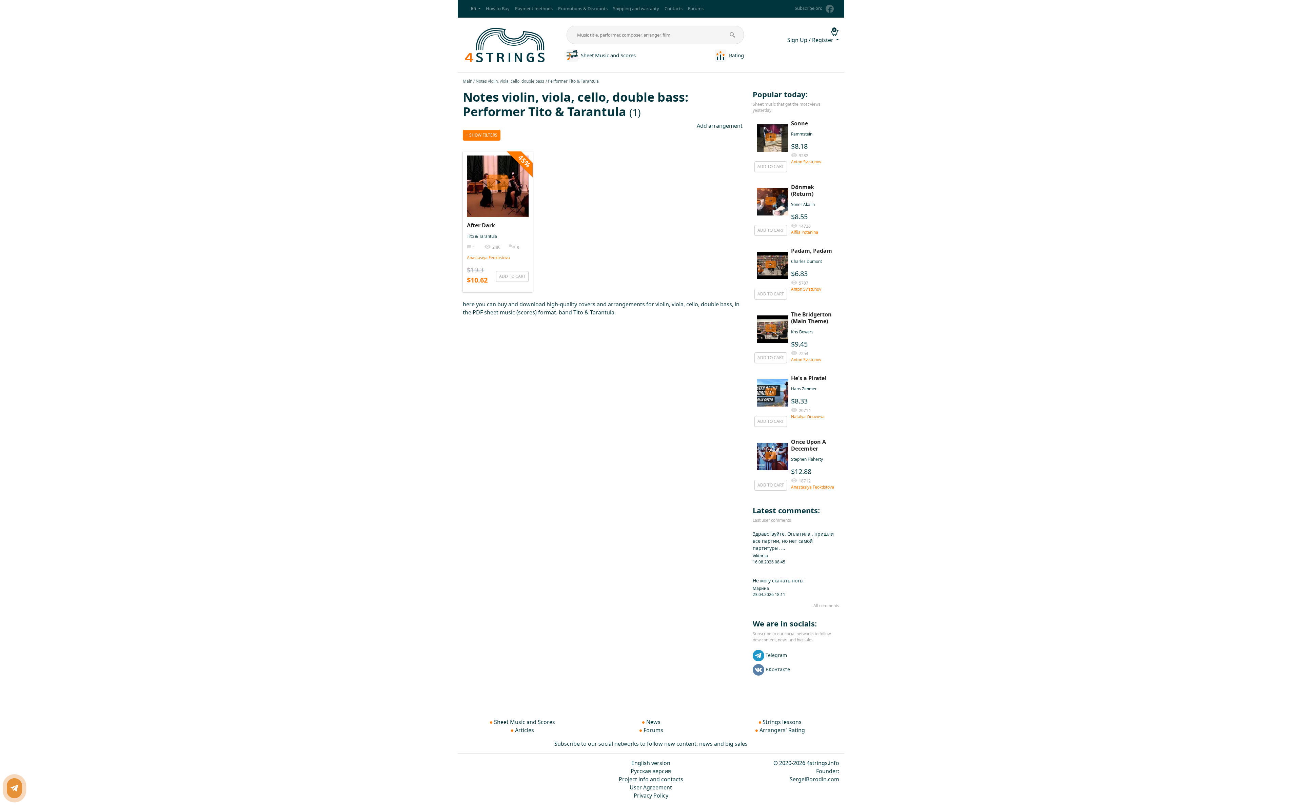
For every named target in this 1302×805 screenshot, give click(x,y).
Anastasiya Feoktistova (488, 258)
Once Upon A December (808, 445)
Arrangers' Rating (782, 730)
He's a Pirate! (808, 378)
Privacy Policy (651, 795)
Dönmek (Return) (802, 190)
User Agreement (651, 787)
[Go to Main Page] (505, 44)
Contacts (674, 8)
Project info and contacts (651, 779)
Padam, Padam (811, 250)
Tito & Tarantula (482, 236)
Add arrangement (720, 125)
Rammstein (801, 134)
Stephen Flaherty (807, 459)
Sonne (799, 123)
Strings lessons (782, 722)
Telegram (776, 655)
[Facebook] (830, 9)
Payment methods (534, 8)
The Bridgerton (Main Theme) (811, 318)
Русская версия (651, 771)
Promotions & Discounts (583, 8)
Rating (736, 55)
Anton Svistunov (806, 162)
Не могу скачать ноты (778, 580)
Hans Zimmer (804, 389)
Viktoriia (760, 556)
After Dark (481, 225)
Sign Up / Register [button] (811, 40)
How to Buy (498, 8)
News (653, 722)
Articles (524, 730)
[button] (475, 9)
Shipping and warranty (636, 8)
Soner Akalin (803, 204)
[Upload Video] (498, 179)
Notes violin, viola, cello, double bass (510, 81)
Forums (696, 8)
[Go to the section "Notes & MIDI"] (572, 54)
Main (467, 81)
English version (650, 763)
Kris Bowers (802, 332)
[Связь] (14, 788)
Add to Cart (512, 276)
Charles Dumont (806, 261)
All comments (826, 605)
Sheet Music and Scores (608, 55)
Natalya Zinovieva (808, 416)
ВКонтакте (778, 669)
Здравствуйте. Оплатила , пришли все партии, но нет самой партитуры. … (793, 541)
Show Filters (482, 135)
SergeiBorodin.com (814, 779)
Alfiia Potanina (804, 232)
